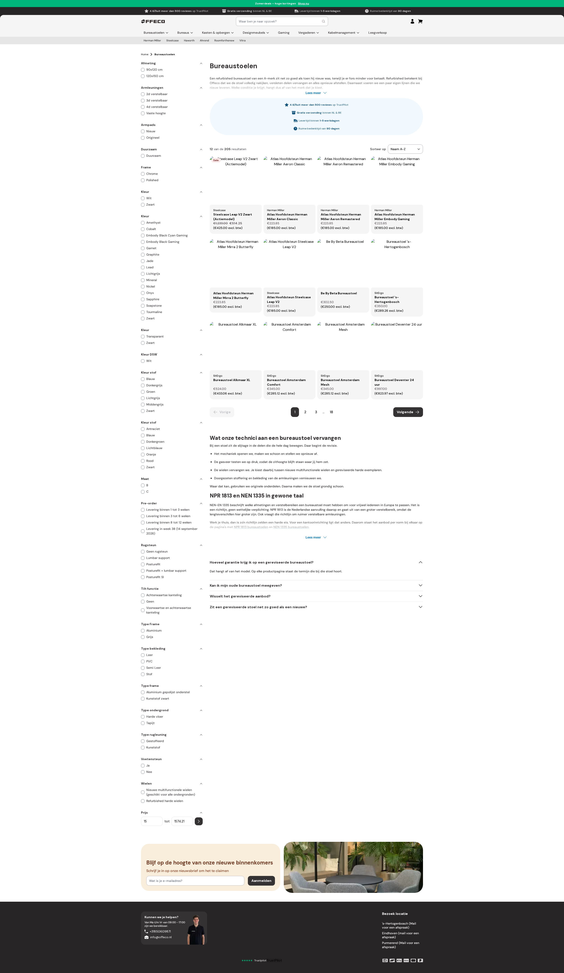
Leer (149, 655)
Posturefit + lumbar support (166, 571)
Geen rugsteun (157, 551)
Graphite (152, 254)
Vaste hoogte (156, 113)
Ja (148, 765)
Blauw (150, 379)
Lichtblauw (154, 448)
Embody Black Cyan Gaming (167, 235)
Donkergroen (155, 442)
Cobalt (151, 229)
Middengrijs (154, 404)
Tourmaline (154, 312)
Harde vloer (154, 717)
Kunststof (153, 747)
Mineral (151, 280)
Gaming (283, 33)
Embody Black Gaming (162, 242)
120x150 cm (155, 76)
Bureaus (183, 33)
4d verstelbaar (157, 107)
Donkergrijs (154, 385)
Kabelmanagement (341, 33)
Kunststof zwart (157, 698)
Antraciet (153, 429)
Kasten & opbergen (216, 33)
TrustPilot (274, 960)
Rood (150, 461)
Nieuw (150, 131)
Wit (149, 198)
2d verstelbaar (156, 94)
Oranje (151, 454)
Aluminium (154, 630)
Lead (150, 267)
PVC (149, 661)
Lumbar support (158, 558)
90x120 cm (154, 70)
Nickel (150, 286)
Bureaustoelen (154, 33)
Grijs (149, 637)
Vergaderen (306, 33)
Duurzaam (153, 156)
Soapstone (154, 306)
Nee (149, 772)
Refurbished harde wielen (164, 801)
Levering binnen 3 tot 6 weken (168, 516)
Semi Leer (153, 668)
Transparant (155, 336)
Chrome (152, 174)
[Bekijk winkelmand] (420, 21)
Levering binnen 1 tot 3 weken (167, 510)
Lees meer (313, 93)
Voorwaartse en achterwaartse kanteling (168, 610)
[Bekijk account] (412, 21)
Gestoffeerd (155, 741)
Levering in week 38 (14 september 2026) (171, 531)
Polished (152, 180)
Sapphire (152, 299)
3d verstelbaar (156, 100)
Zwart (150, 204)
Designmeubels (254, 33)
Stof (149, 674)
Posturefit (153, 564)
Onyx (150, 293)
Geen (150, 601)
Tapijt (150, 723)
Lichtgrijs (153, 274)
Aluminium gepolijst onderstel (168, 692)
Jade (149, 261)
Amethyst (153, 223)
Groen (150, 392)
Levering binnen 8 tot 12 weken (168, 522)
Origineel (152, 138)
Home (144, 54)
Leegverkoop (377, 33)
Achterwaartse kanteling (164, 595)
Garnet (151, 248)
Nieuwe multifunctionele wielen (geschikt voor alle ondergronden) (170, 792)
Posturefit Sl (155, 577)
